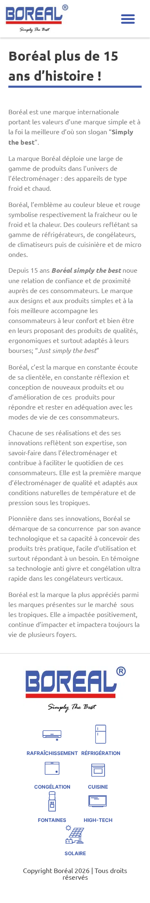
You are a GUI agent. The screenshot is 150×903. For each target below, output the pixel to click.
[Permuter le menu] (127, 18)
